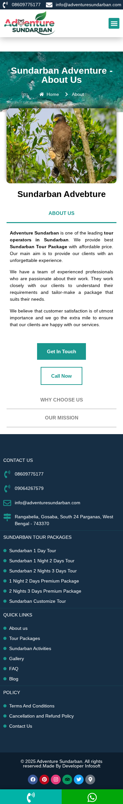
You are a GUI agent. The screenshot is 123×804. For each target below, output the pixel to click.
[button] (114, 23)
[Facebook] (33, 779)
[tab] (61, 214)
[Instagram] (56, 779)
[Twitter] (79, 779)
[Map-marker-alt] (90, 779)
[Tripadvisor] (67, 779)
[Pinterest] (44, 779)
